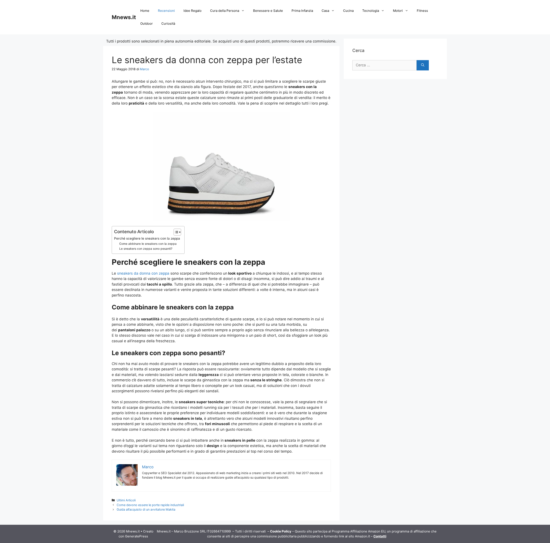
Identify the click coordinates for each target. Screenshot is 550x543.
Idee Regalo (192, 11)
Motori (398, 11)
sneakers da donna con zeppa (143, 273)
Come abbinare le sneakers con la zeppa (148, 243)
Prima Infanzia (302, 11)
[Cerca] (423, 65)
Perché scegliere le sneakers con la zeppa (147, 238)
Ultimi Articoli (126, 500)
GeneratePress (136, 536)
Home (144, 11)
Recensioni (166, 11)
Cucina (348, 11)
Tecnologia (370, 11)
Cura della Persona (224, 11)
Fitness (422, 11)
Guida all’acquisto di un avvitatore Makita (146, 509)
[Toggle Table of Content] (175, 232)
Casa (325, 11)
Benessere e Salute (268, 11)
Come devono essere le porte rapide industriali (150, 505)
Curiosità (168, 23)
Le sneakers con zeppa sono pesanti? (145, 248)
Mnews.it (124, 17)
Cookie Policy (280, 531)
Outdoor (146, 23)
